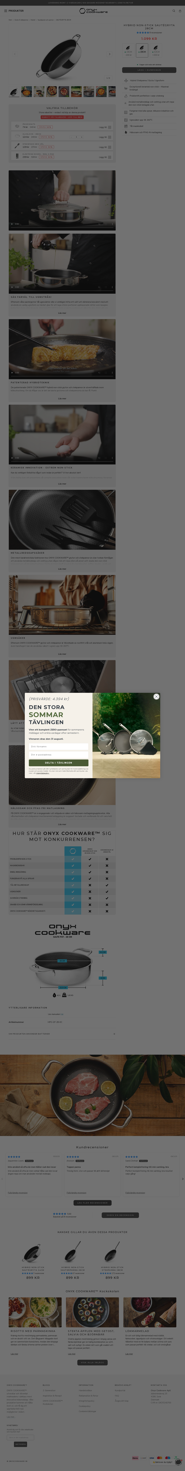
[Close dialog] (156, 696)
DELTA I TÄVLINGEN (58, 763)
